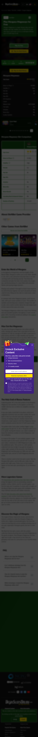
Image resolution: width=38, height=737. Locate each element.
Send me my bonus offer (19, 376)
